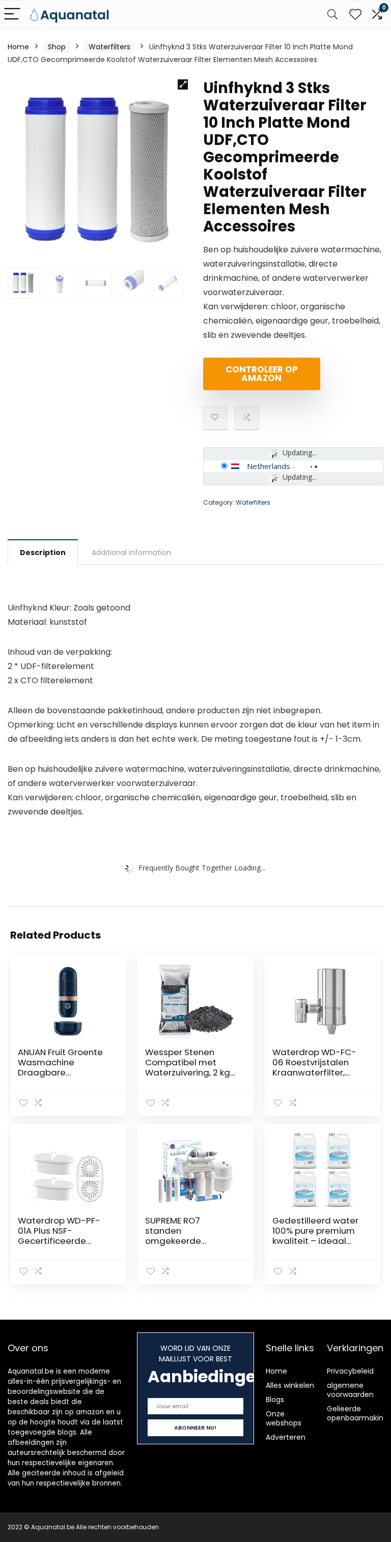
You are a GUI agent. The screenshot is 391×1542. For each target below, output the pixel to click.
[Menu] (12, 14)
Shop (57, 47)
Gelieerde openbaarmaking (357, 1413)
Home (18, 47)
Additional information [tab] (131, 552)
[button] (183, 84)
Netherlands (268, 466)
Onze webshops (283, 1418)
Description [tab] (43, 552)
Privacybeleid (350, 1371)
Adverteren (285, 1437)
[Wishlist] (355, 14)
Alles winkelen (290, 1385)
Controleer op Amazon (262, 373)
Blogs (275, 1399)
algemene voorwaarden (350, 1390)
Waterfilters (109, 47)
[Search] (332, 14)
